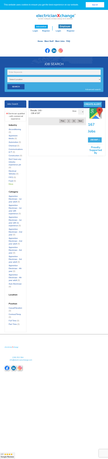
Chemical (14, 146)
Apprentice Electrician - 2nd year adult (15, 241)
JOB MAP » (94, 140)
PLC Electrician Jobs (63, 423)
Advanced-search (93, 89)
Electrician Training (62, 439)
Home (40, 41)
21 (74, 121)
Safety (57, 445)
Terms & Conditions (14, 386)
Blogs (9, 402)
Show (74, 111)
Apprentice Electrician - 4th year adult (15, 277)
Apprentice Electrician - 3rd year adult (15, 259)
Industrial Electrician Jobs (16, 445)
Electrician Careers (62, 434)
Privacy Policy (12, 391)
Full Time (14, 321)
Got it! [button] (95, 5)
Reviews (10, 408)
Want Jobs (60, 41)
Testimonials (60, 402)
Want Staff (49, 41)
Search (57, 408)
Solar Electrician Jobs (63, 429)
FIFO (12, 177)
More (11, 184)
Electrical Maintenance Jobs (17, 439)
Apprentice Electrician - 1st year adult (15, 199)
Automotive (15, 142)
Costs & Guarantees (14, 397)
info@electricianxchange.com (21, 360)
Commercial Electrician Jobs (17, 429)
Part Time (14, 324)
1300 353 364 (17, 357)
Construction (15, 155)
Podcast (58, 386)
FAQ (68, 41)
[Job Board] (54, 14)
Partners (58, 391)
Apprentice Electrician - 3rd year (15, 250)
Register (46, 31)
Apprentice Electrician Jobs (17, 423)
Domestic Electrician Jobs (17, 434)
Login (35, 31)
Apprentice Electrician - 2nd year (15, 232)
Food (12, 181)
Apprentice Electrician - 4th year (15, 268)
